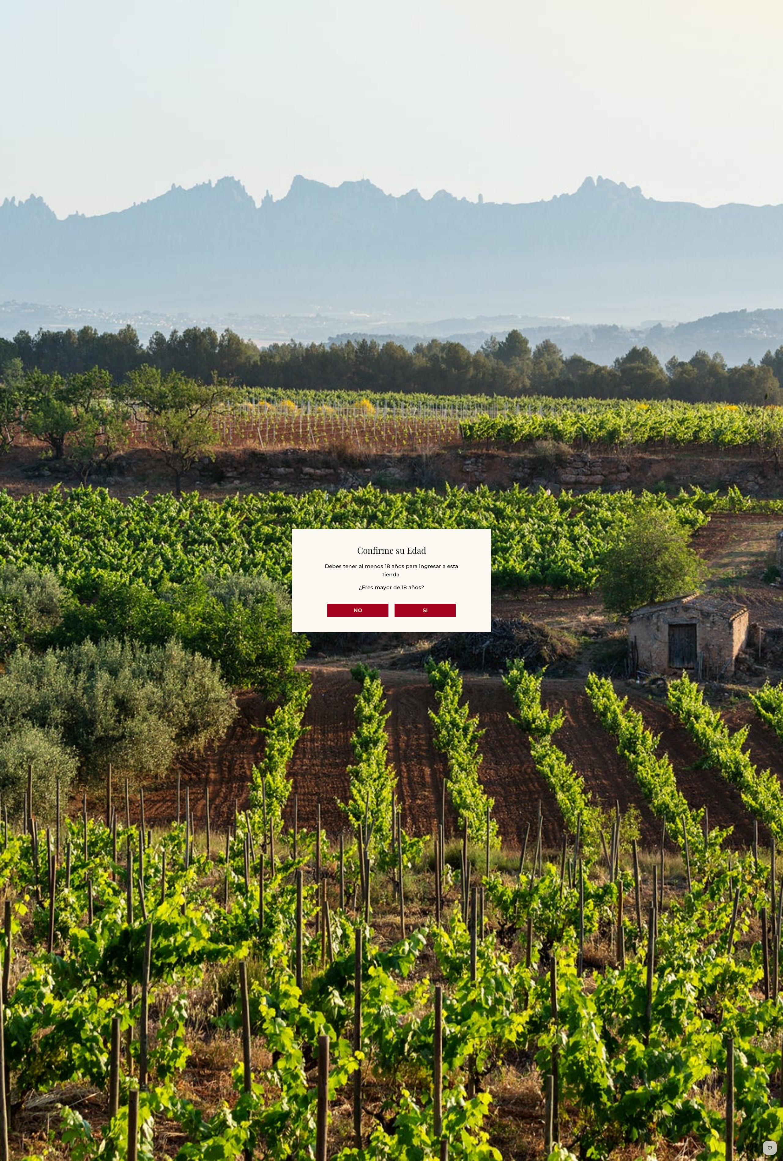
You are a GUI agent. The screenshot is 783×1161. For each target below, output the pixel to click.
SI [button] (425, 610)
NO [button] (358, 610)
